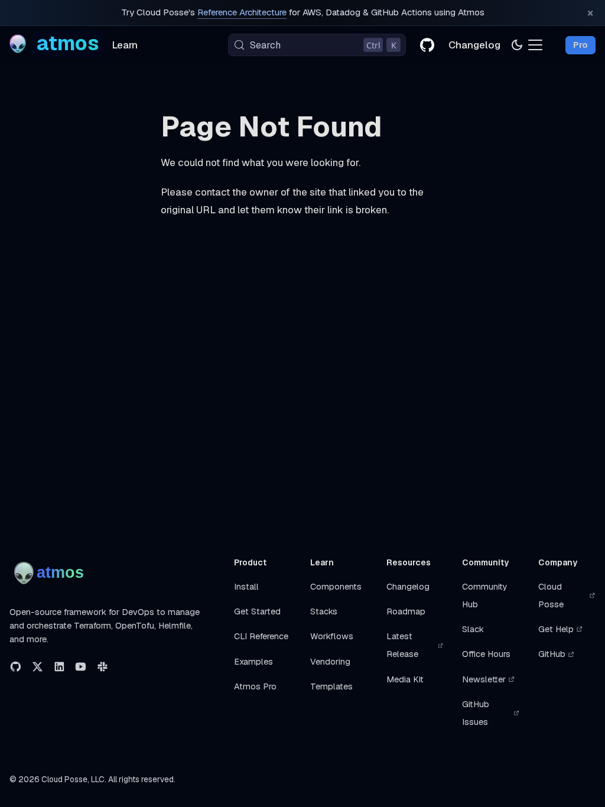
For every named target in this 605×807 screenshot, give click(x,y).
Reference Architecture (242, 12)
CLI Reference (261, 636)
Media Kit (405, 679)
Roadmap (405, 611)
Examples (253, 661)
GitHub (551, 654)
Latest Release (402, 645)
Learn (125, 44)
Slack (473, 629)
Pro (580, 45)
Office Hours (486, 654)
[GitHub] (15, 666)
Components (336, 586)
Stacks (323, 611)
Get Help (556, 629)
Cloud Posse (551, 595)
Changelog (474, 44)
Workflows (331, 636)
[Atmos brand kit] (51, 573)
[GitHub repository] (427, 44)
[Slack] (102, 666)
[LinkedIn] (59, 666)
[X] (37, 666)
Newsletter (484, 679)
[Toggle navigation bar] (535, 45)
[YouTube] (80, 666)
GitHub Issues (475, 713)
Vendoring (330, 661)
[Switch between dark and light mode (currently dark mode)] (517, 44)
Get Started (257, 611)
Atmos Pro (255, 686)
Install (246, 586)
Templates (331, 686)
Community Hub (485, 595)
